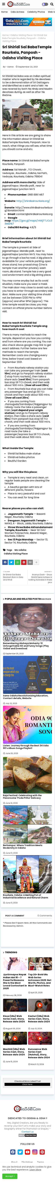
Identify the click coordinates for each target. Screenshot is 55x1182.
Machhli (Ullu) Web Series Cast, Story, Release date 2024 (14, 1052)
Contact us (28, 1131)
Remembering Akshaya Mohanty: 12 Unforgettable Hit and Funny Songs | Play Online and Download (26, 646)
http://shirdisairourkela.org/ (33, 201)
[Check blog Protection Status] (27, 1136)
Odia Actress (17, 11)
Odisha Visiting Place (21, 35)
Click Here (27, 1084)
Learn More (35, 1169)
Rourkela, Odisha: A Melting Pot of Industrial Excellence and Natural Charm (25, 896)
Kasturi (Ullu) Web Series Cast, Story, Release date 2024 (39, 1019)
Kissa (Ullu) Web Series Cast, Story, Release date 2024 (14, 1019)
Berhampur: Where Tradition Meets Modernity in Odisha (22, 846)
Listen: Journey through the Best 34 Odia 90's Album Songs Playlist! (26, 747)
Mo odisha (20, 550)
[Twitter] (11, 562)
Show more (45, 598)
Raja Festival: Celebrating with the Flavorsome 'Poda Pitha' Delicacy (22, 796)
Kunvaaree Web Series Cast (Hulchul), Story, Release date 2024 (39, 1053)
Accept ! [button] (9, 1176)
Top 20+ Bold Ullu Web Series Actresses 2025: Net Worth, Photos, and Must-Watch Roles (39, 980)
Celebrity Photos (36, 11)
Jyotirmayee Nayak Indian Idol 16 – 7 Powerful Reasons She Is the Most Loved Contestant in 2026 (15, 981)
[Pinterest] (24, 562)
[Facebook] (5, 562)
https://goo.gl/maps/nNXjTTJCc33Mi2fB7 (28, 222)
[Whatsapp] (17, 562)
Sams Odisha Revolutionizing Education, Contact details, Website (25, 697)
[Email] (30, 562)
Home (4, 11)
